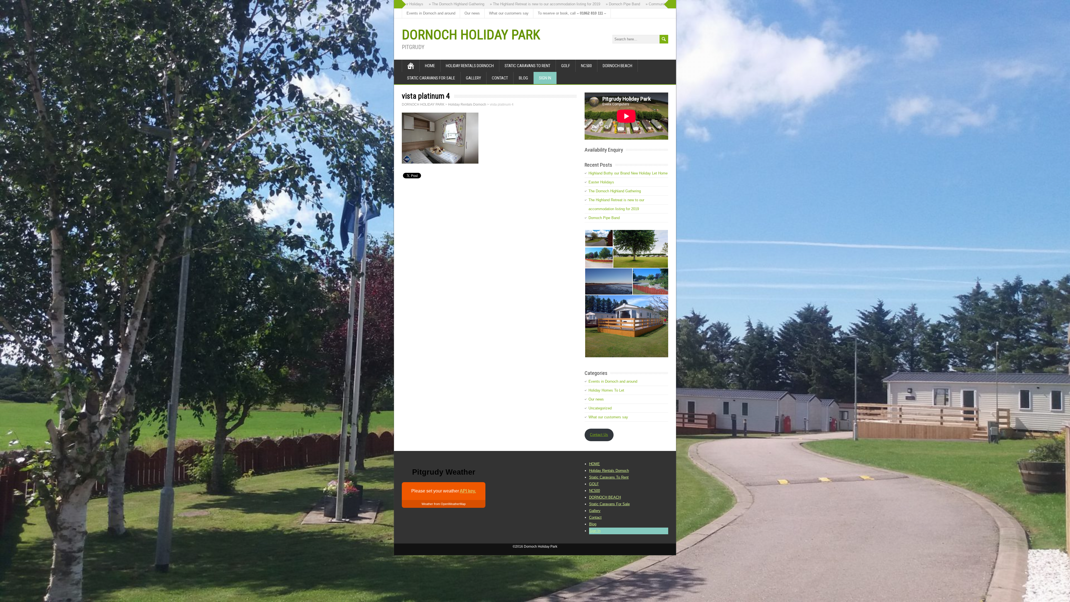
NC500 (586, 65)
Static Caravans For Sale (431, 78)
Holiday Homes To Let (606, 390)
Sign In (545, 78)
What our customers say (509, 13)
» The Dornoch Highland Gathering (409, 4)
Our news (472, 13)
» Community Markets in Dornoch (626, 4)
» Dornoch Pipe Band (576, 4)
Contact (500, 78)
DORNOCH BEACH (617, 65)
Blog (523, 78)
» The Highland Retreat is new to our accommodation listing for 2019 (498, 4)
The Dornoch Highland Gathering (614, 191)
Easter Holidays (601, 182)
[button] (599, 238)
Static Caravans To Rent (527, 65)
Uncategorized (600, 408)
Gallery (473, 78)
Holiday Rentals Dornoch (470, 65)
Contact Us (599, 435)
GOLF (565, 65)
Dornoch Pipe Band (604, 218)
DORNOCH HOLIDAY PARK (471, 35)
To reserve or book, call (572, 13)
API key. (468, 491)
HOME (430, 65)
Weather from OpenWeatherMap (444, 504)
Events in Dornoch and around (431, 13)
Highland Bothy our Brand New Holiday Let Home (628, 173)
